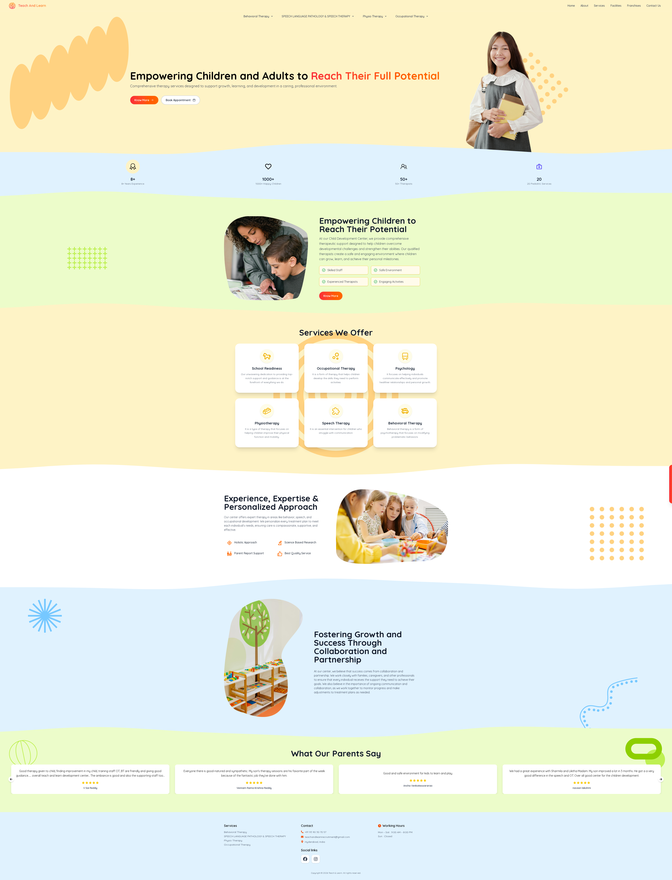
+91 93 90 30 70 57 (315, 832)
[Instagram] (316, 859)
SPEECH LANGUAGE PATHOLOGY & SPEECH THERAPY (255, 836)
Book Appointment (178, 100)
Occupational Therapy (237, 844)
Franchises (634, 5)
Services (599, 5)
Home (571, 5)
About (584, 5)
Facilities (615, 5)
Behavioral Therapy (235, 832)
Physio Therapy (233, 840)
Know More (330, 296)
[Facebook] (305, 859)
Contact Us (653, 5)
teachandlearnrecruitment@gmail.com (327, 837)
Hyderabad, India (315, 841)
